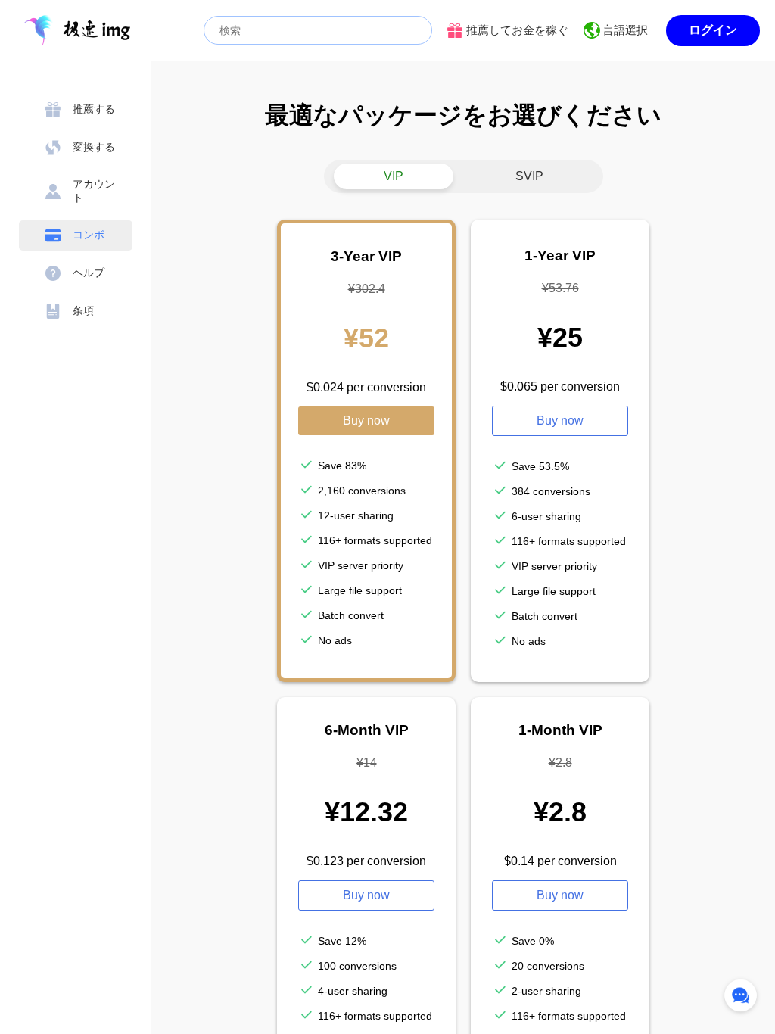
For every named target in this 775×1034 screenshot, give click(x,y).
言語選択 (625, 29)
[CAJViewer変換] (77, 30)
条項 (83, 310)
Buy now (366, 420)
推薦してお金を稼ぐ (517, 29)
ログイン (713, 29)
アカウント (94, 191)
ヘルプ (88, 272)
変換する (94, 147)
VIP (393, 176)
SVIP (529, 176)
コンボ (88, 235)
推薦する (94, 109)
